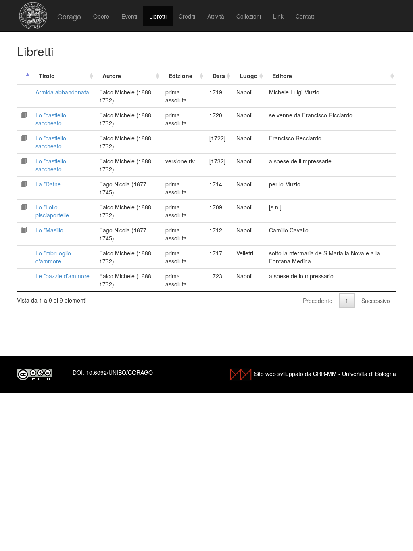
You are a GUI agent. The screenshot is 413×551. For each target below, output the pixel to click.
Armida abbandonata (62, 92)
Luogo (249, 76)
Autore (111, 76)
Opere (101, 16)
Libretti (158, 16)
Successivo (375, 300)
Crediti (187, 16)
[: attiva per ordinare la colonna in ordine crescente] (24, 76)
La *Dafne (48, 184)
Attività (215, 16)
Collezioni (248, 16)
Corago (69, 16)
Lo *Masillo (49, 230)
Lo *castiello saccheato (50, 119)
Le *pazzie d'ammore (62, 276)
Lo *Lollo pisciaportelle (52, 211)
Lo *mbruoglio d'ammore (53, 257)
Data (219, 76)
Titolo (47, 76)
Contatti (305, 16)
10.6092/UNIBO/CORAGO (119, 372)
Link (278, 16)
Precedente (317, 300)
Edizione (180, 76)
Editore (282, 76)
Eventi (129, 16)
